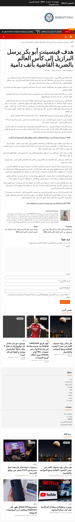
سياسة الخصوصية (54, 4)
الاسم (67, 274)
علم (71, 390)
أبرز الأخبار (68, 382)
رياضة (72, 46)
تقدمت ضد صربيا (66, 162)
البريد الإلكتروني (64, 281)
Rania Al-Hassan (67, 70)
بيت (71, 379)
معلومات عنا (55, 2)
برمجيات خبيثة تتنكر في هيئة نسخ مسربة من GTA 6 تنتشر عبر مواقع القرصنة (22, 470)
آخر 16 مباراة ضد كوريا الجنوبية (51, 97)
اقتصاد (70, 387)
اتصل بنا (48, 2)
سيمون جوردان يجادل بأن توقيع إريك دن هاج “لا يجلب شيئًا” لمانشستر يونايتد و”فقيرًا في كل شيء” (14, 349)
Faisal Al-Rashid (54, 475)
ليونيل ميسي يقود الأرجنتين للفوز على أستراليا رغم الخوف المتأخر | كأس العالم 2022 (21, 229)
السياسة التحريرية (34, 2)
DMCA (43, 2)
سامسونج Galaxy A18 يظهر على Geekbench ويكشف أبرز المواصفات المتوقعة (21, 510)
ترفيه (70, 398)
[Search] (3, 37)
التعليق (67, 246)
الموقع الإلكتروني (64, 288)
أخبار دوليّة (68, 384)
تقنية (70, 392)
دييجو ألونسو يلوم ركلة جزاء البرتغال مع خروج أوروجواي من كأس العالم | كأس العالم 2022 (57, 229)
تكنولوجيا (35, 464)
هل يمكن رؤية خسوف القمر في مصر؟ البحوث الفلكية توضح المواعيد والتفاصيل (56, 470)
